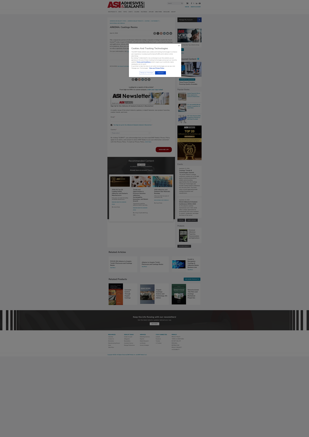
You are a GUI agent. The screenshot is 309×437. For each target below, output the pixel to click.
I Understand (160, 72)
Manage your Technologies (147, 72)
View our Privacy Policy (156, 68)
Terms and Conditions (144, 62)
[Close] (179, 45)
